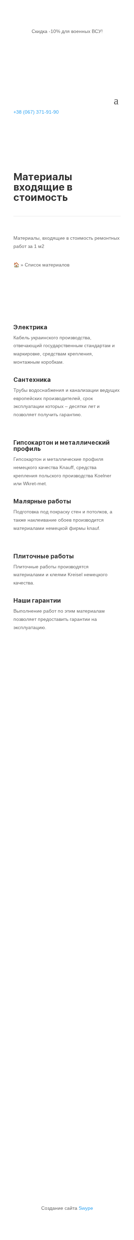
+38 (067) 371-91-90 (36, 112)
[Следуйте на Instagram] (60, 967)
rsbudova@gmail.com (61, 869)
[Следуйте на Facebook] (46, 967)
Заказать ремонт (84, 825)
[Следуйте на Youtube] (87, 967)
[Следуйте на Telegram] (73, 967)
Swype (86, 1208)
